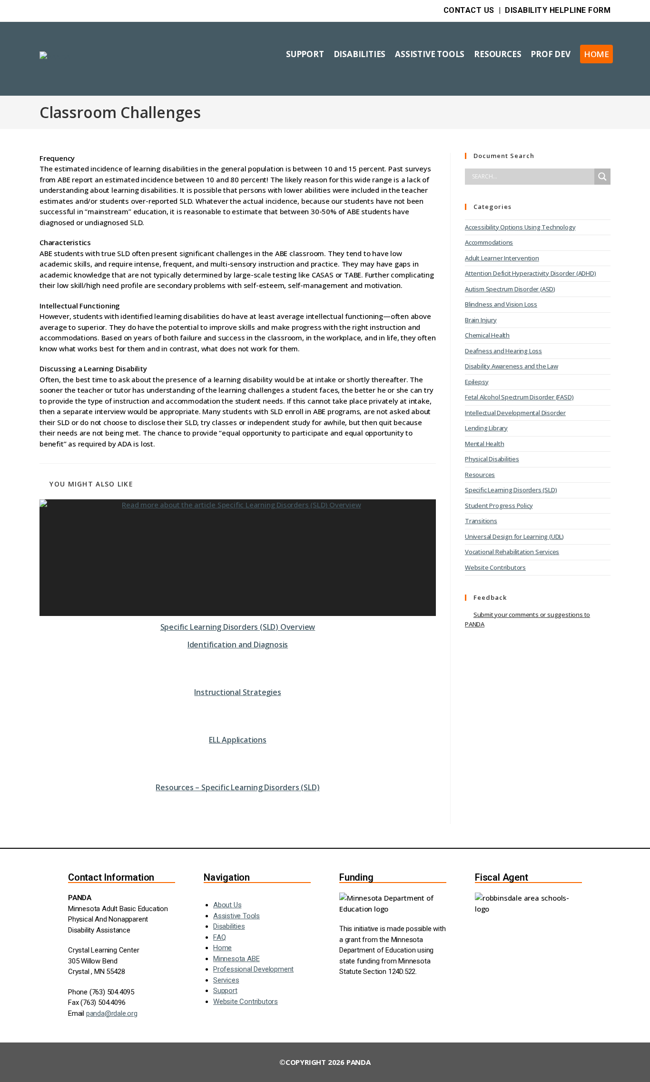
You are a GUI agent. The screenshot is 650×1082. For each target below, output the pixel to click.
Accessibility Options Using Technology (520, 227)
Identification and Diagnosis (237, 644)
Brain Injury (481, 320)
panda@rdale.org (112, 1013)
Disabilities (229, 926)
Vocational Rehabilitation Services (512, 551)
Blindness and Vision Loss (501, 304)
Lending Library (486, 428)
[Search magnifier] (602, 177)
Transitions (481, 520)
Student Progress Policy (498, 505)
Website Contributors (495, 567)
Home (222, 947)
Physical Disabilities (492, 459)
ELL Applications (237, 740)
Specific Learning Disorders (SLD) (511, 490)
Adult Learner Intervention (502, 258)
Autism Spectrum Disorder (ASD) (510, 289)
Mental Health (484, 443)
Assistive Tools (236, 916)
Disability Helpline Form (558, 10)
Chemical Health (487, 335)
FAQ (219, 937)
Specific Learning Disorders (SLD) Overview (237, 627)
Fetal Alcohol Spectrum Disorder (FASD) (519, 397)
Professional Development (253, 969)
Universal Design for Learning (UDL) (514, 536)
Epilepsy (476, 381)
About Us (227, 905)
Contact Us (468, 10)
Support (225, 990)
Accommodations (489, 242)
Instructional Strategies (237, 692)
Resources (480, 474)
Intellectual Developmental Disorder (515, 412)
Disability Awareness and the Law (511, 366)
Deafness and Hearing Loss (503, 351)
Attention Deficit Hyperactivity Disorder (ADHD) (530, 273)
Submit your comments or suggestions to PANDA (527, 619)
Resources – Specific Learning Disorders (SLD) (237, 787)
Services (226, 980)
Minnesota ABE (236, 958)
